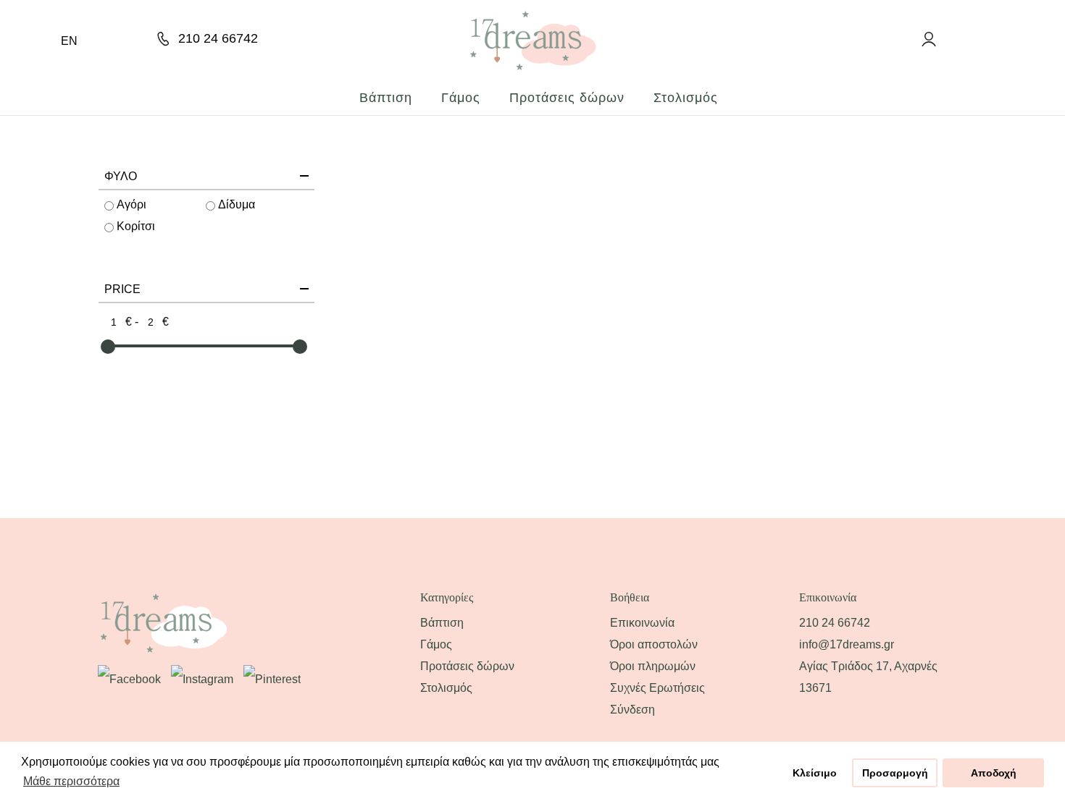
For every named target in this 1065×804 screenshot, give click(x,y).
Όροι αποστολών (654, 644)
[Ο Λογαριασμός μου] (927, 39)
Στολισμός (685, 97)
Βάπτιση (385, 97)
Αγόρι (131, 204)
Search (898, 39)
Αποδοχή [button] (993, 773)
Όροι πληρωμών (653, 666)
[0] (959, 37)
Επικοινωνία (642, 623)
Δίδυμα (236, 204)
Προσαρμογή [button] (895, 773)
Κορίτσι (136, 226)
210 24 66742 (218, 38)
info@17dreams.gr (846, 644)
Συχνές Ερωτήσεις (657, 688)
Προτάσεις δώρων (567, 97)
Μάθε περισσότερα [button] (71, 781)
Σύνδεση (632, 709)
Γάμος (460, 97)
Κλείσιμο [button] (815, 773)
